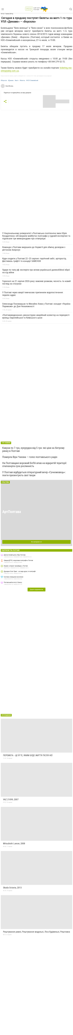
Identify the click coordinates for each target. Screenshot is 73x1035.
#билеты (22, 80)
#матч (17, 80)
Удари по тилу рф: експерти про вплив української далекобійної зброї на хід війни (36, 271)
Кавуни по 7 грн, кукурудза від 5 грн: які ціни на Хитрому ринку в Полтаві (33, 449)
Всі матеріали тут (36, 542)
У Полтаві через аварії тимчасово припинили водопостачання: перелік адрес (32, 293)
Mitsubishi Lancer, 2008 (14, 843)
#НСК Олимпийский (32, 80)
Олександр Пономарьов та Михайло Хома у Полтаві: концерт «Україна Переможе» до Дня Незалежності (36, 305)
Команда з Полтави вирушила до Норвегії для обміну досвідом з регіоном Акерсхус (33, 248)
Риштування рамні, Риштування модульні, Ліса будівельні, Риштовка (36, 931)
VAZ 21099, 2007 (11, 799)
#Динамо (11, 80)
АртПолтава (11, 511)
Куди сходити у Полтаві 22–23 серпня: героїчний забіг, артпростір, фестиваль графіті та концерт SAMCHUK (34, 260)
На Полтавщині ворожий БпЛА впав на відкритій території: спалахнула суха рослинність (34, 464)
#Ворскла (4, 80)
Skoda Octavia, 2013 (12, 887)
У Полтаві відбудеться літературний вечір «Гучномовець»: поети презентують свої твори (34, 474)
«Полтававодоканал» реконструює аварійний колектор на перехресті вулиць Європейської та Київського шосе (35, 316)
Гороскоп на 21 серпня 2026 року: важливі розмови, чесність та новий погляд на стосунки (36, 282)
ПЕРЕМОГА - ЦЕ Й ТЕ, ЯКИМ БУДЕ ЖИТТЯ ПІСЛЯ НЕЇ (27, 755)
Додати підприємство (36, 589)
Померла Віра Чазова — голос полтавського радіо (29, 457)
